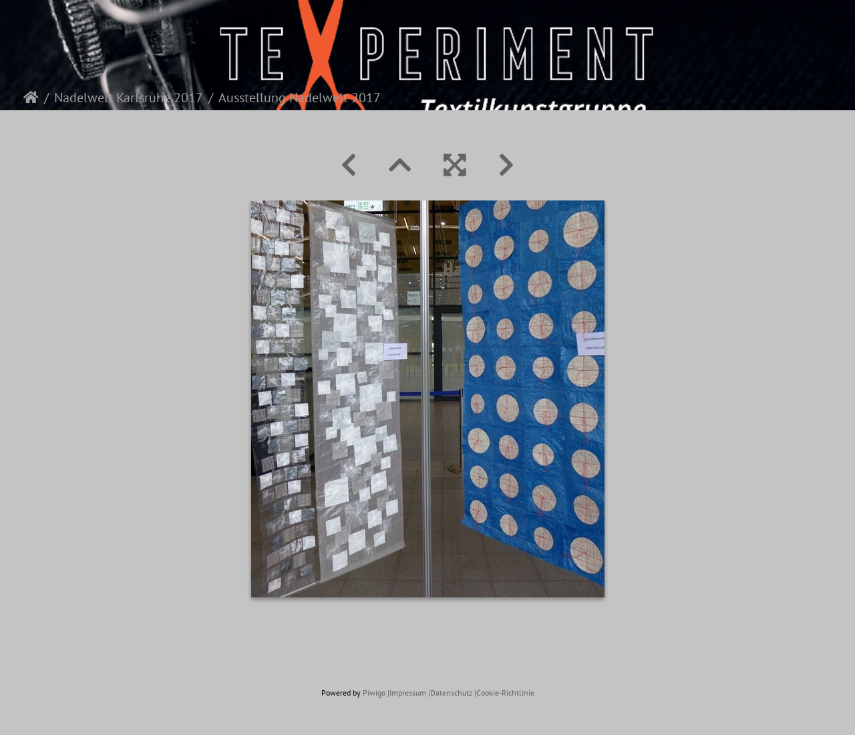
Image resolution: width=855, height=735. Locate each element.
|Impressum (406, 693)
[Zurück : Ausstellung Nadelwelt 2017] (349, 165)
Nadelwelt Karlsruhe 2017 (128, 97)
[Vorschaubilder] (400, 165)
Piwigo (374, 693)
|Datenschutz (450, 693)
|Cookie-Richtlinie (504, 693)
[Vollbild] (455, 165)
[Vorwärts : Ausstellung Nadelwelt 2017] (506, 165)
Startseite (31, 98)
